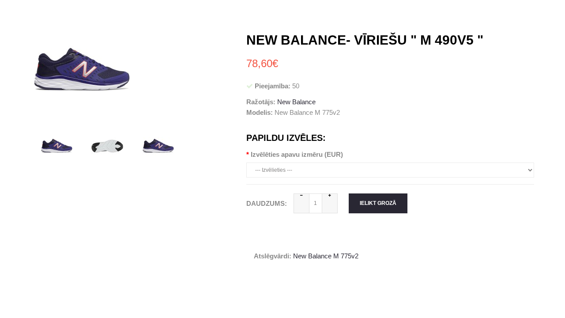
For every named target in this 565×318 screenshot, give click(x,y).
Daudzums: (266, 203)
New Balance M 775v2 (325, 256)
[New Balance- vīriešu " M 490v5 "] (56, 145)
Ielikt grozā (378, 203)
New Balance (296, 102)
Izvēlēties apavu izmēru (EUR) (297, 154)
